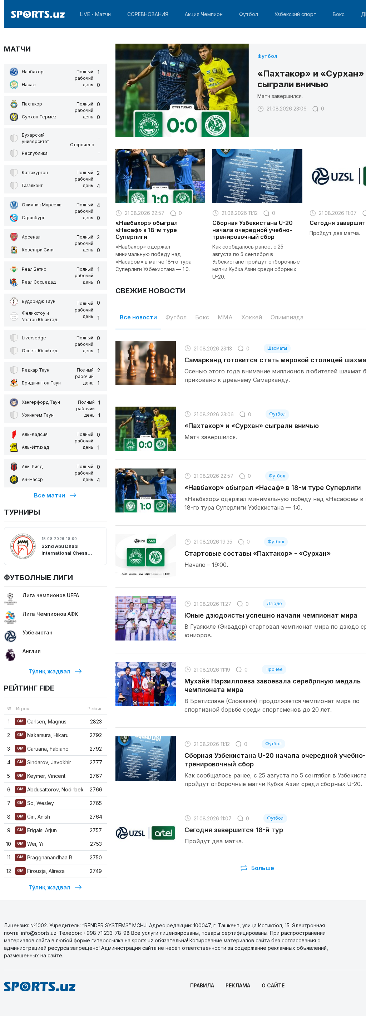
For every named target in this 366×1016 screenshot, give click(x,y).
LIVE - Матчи (95, 14)
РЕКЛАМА (238, 985)
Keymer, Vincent (41, 776)
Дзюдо (274, 603)
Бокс (339, 14)
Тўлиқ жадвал (49, 671)
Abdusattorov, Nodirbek (50, 789)
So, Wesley (35, 803)
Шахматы (277, 348)
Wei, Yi (30, 844)
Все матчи (49, 495)
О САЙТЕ (273, 985)
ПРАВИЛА (202, 985)
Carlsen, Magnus (41, 721)
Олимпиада (287, 317)
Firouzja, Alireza (41, 871)
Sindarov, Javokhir (44, 762)
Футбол (248, 14)
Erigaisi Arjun (37, 830)
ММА (225, 317)
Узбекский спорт (295, 14)
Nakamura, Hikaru (43, 735)
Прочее (274, 669)
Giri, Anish (33, 817)
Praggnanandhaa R (44, 857)
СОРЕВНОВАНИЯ (147, 14)
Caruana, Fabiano (43, 749)
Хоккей (251, 317)
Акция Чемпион (204, 14)
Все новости (138, 317)
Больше (262, 868)
